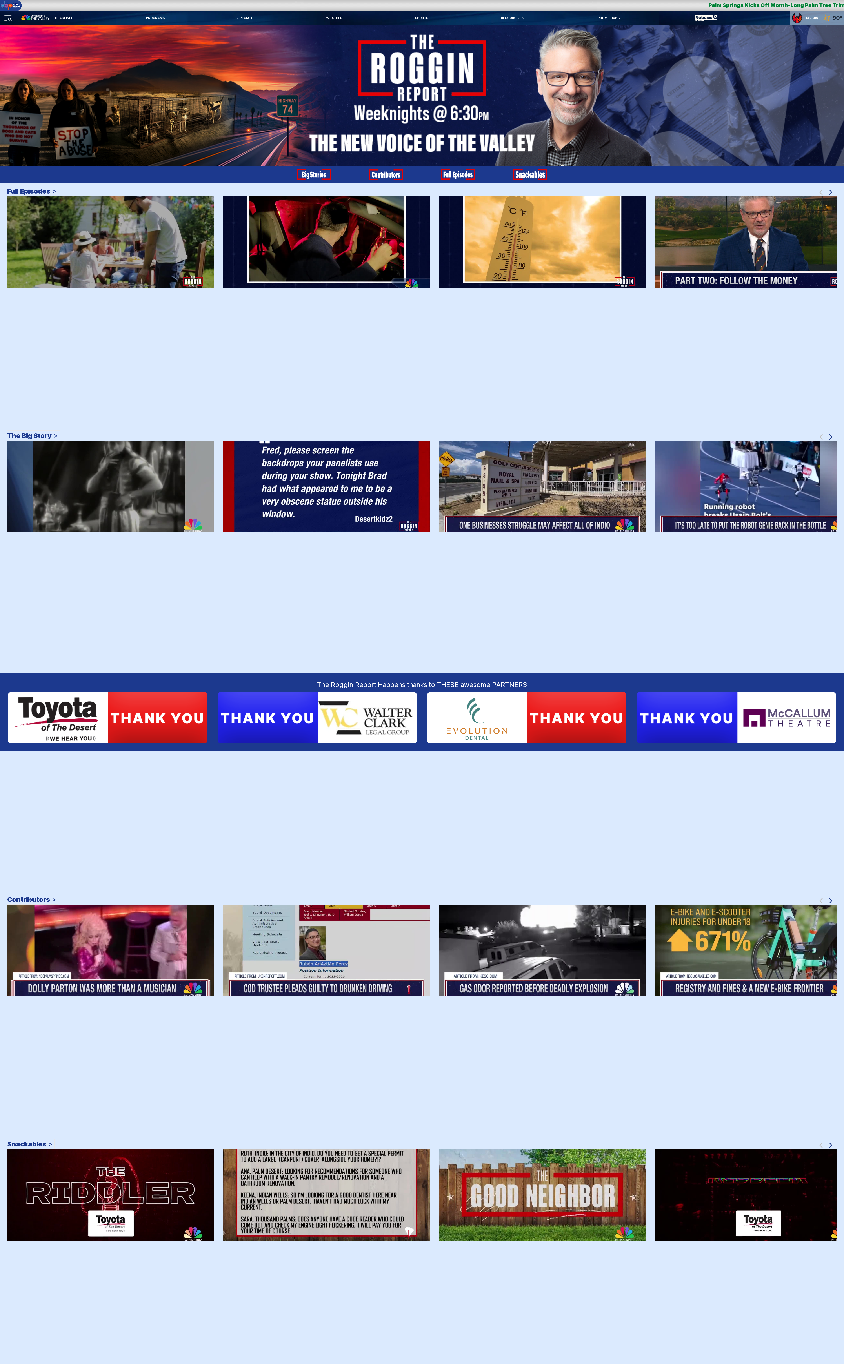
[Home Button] (35, 18)
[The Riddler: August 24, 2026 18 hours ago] (110, 1195)
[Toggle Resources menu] (523, 18)
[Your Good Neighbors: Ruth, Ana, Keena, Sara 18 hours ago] (326, 1195)
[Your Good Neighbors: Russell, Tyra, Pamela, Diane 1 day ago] (542, 1195)
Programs (155, 18)
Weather (334, 18)
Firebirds (811, 18)
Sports (421, 18)
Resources (511, 18)
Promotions (609, 18)
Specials (245, 18)
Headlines (64, 18)
